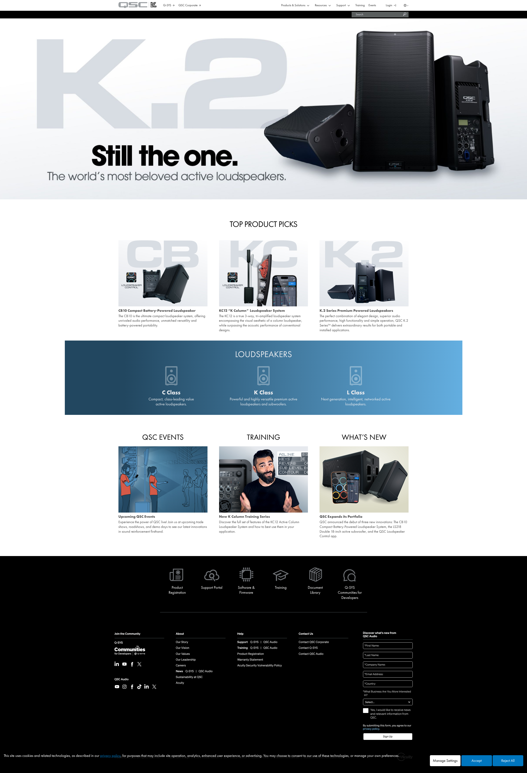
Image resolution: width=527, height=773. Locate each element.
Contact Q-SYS (308, 648)
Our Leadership (186, 660)
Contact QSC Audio (311, 654)
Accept (477, 760)
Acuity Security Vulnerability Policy (259, 665)
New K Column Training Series (244, 516)
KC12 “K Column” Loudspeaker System (252, 310)
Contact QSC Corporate (314, 642)
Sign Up (387, 736)
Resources (321, 5)
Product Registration (250, 654)
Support (341, 5)
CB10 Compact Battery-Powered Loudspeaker (157, 310)
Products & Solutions (293, 5)
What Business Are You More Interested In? (387, 693)
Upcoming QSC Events (136, 516)
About (180, 634)
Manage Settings (445, 760)
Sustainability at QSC (189, 677)
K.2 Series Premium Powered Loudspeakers (356, 310)
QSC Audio (122, 679)
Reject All (508, 760)
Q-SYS (119, 643)
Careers (181, 665)
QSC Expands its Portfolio (341, 516)
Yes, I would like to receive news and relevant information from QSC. (390, 713)
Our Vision (182, 648)
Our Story (182, 642)
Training (360, 5)
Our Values (183, 654)
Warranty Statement (250, 660)
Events (372, 5)
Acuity (180, 683)
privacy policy (371, 729)
